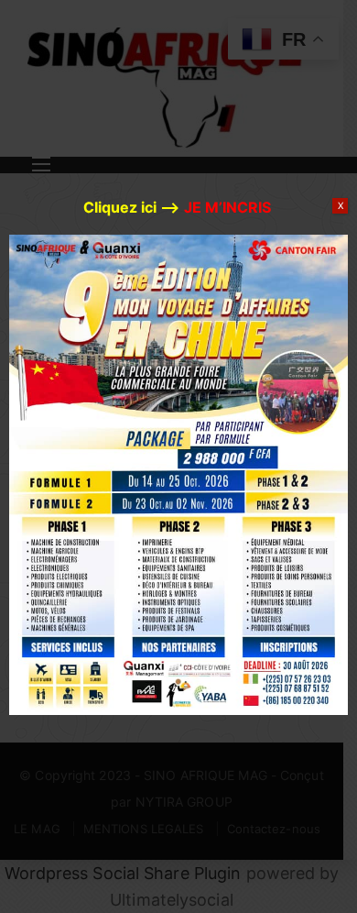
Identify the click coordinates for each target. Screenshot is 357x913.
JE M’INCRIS (227, 207)
